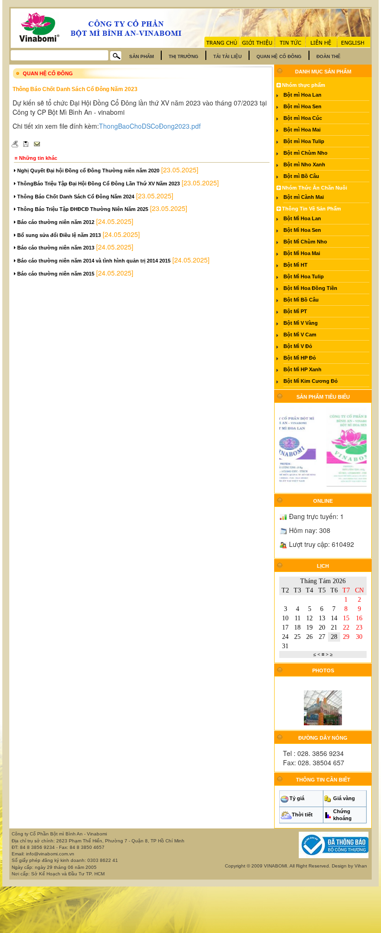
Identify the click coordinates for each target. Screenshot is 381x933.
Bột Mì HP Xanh (302, 369)
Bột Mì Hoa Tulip (303, 276)
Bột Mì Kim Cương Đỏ (310, 381)
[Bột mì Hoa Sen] (349, 446)
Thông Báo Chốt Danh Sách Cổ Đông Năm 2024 (75, 196)
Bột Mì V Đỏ (297, 346)
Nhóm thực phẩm (303, 85)
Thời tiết (302, 814)
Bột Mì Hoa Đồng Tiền (310, 288)
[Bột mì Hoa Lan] (284, 446)
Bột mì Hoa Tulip (303, 141)
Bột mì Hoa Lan (302, 95)
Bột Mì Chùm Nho (305, 241)
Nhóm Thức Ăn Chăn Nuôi (314, 188)
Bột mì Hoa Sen (302, 106)
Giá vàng (344, 798)
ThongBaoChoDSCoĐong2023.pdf (150, 126)
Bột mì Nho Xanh (304, 164)
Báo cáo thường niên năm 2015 (55, 273)
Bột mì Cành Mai (303, 197)
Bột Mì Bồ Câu (301, 299)
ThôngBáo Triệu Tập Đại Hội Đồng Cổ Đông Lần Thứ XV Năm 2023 (98, 183)
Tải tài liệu (227, 56)
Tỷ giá (296, 798)
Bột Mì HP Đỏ (299, 358)
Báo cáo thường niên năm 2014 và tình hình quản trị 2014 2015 (93, 260)
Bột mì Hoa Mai (302, 129)
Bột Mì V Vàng (300, 323)
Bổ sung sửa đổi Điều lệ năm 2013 (58, 235)
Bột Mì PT (295, 311)
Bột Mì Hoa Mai (301, 253)
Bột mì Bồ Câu (301, 176)
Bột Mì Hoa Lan (302, 218)
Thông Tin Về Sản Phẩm (311, 208)
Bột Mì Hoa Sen (302, 230)
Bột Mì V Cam (299, 334)
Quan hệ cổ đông (279, 56)
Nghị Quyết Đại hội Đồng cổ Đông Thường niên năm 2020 (87, 170)
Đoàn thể (328, 56)
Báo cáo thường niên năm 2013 (55, 247)
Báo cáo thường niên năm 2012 (55, 222)
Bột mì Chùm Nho (305, 153)
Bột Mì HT (295, 265)
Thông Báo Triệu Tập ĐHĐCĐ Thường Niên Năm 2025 (82, 209)
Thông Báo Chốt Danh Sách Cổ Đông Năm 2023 (75, 89)
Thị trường (183, 56)
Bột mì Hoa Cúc (302, 118)
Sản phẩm (141, 56)
